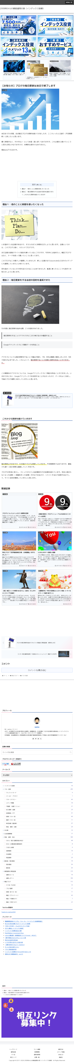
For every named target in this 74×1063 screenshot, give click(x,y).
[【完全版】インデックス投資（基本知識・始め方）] (55, 25)
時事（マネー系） (39, 816)
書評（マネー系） (39, 820)
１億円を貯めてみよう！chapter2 (14, 945)
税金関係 (39, 858)
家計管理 (39, 864)
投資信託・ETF (39, 813)
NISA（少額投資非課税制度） (39, 844)
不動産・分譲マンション (39, 806)
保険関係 (39, 851)
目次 (34, 184)
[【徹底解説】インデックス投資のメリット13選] (18, 47)
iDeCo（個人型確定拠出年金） (39, 841)
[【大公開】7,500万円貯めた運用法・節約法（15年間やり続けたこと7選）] (18, 25)
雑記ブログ (38, 882)
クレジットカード (39, 793)
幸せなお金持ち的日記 (11, 940)
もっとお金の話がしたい (12, 947)
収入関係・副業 (39, 810)
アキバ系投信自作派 (10, 949)
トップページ (13, 1049)
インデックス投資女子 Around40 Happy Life (18, 952)
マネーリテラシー (39, 799)
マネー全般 (38, 789)
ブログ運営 (39, 888)
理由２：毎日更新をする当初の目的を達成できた (38, 192)
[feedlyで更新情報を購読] (38, 739)
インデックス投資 (38, 786)
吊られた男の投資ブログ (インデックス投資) (17, 924)
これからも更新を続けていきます (34, 195)
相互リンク (13, 1057)
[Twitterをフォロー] (36, 739)
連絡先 (61, 1057)
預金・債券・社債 (39, 827)
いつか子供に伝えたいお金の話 (14, 942)
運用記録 (13, 1052)
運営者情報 (37, 1054)
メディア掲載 (39, 803)
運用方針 (60, 1049)
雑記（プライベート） (39, 895)
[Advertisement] (37, 166)
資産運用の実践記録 (38, 871)
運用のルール (39, 875)
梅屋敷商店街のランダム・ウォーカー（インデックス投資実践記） (24, 921)
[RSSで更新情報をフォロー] (41, 739)
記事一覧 (37, 1057)
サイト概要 (37, 1049)
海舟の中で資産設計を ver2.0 (14, 954)
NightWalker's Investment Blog (14, 933)
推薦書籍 (37, 1052)
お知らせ (60, 1054)
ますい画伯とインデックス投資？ (14, 928)
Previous (1, 70)
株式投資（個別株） (39, 823)
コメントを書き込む (37, 670)
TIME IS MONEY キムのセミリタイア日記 (17, 926)
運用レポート (39, 878)
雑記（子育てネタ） (39, 902)
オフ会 (13, 1054)
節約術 (39, 868)
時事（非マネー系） (39, 892)
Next (73, 70)
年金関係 (39, 854)
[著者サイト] (33, 739)
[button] (70, 752)
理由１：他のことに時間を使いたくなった (35, 189)
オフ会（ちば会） (39, 885)
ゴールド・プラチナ (39, 796)
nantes (37, 727)
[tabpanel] (14, 69)
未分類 (38, 830)
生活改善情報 (38, 834)
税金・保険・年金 (38, 837)
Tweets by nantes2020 (8, 912)
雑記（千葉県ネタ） (39, 899)
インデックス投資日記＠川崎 (13, 931)
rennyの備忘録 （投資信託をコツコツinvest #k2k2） (21, 935)
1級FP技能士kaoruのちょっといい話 (15, 938)
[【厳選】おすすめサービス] (55, 47)
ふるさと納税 (39, 847)
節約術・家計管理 (38, 861)
